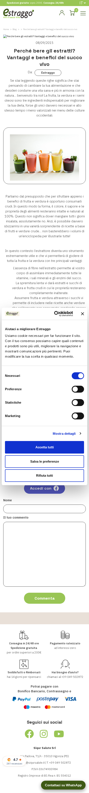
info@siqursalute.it (33, 762)
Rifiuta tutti (44, 475)
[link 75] (62, 13)
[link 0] (55, 314)
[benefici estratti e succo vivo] (44, 155)
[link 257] (44, 734)
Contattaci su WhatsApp (63, 785)
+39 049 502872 (72, 677)
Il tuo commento (16, 517)
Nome (7, 500)
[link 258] (59, 734)
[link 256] (29, 734)
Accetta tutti (44, 447)
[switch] (78, 389)
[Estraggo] (18, 13)
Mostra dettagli (64, 433)
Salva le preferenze (44, 461)
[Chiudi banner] (82, 313)
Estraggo (48, 73)
